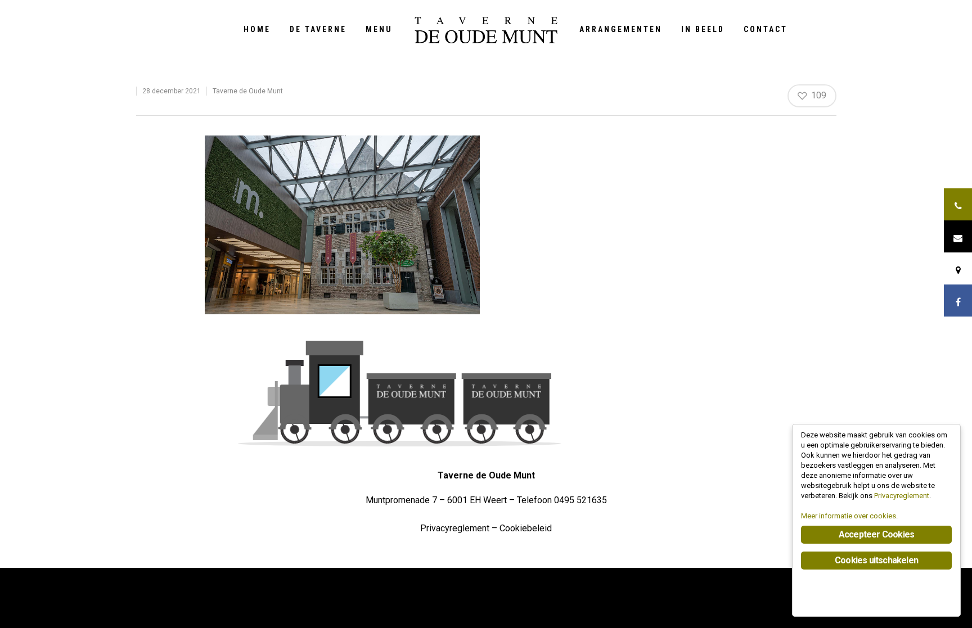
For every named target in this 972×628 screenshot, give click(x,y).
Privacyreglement (454, 528)
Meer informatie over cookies (848, 516)
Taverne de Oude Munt (248, 91)
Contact (766, 29)
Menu (379, 29)
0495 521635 (580, 500)
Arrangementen (620, 29)
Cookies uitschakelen (876, 560)
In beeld (702, 29)
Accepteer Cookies (876, 534)
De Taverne (318, 29)
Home (257, 29)
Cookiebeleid (526, 528)
